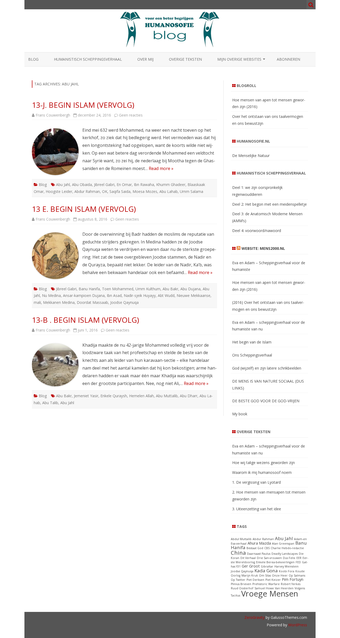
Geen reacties (131, 115)
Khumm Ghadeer (170, 184)
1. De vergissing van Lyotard (256, 482)
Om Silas (265, 575)
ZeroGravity (254, 617)
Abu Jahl (63, 184)
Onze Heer (280, 575)
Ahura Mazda (259, 543)
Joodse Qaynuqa (124, 302)
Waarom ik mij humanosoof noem (262, 472)
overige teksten (185, 59)
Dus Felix (289, 558)
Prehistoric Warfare (266, 584)
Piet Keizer (273, 580)
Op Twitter (238, 580)
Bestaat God (254, 548)
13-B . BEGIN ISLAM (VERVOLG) (85, 320)
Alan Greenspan (283, 543)
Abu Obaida (82, 184)
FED (298, 562)
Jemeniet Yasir (86, 395)
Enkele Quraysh (113, 395)
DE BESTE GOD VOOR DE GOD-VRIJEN (265, 400)
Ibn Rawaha (144, 184)
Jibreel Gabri (104, 184)
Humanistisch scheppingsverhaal (88, 59)
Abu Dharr (188, 395)
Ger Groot (251, 566)
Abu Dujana (190, 288)
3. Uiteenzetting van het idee (256, 508)
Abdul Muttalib (241, 539)
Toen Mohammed (117, 288)
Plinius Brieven (241, 584)
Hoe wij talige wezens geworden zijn (263, 462)
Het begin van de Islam (251, 342)
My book (239, 413)
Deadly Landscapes (284, 554)
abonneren (288, 59)
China (238, 552)
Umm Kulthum (147, 288)
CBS (267, 548)
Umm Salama (191, 191)
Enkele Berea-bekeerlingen (275, 562)
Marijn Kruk (249, 575)
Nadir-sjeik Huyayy (140, 295)
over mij (145, 59)
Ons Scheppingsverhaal (252, 355)
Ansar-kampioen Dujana (84, 295)
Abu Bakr (170, 288)
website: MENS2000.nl (263, 248)
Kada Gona (266, 570)
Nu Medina (51, 295)
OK (104, 191)
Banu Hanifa (89, 288)
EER (298, 558)
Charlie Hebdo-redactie (287, 548)
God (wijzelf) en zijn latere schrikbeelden (266, 368)
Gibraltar (267, 566)
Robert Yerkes (290, 584)
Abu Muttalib (167, 395)
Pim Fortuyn (292, 579)
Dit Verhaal (248, 558)
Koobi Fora (286, 571)
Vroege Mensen (269, 593)
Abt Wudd (166, 295)
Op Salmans (297, 575)
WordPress (297, 624)
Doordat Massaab (92, 302)
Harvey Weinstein (286, 566)
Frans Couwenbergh (53, 115)
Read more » (161, 168)
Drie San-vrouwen (269, 558)
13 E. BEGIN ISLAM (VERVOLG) (84, 209)
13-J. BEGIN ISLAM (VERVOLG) (83, 105)
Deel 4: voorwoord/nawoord (256, 230)
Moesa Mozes (145, 191)
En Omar (124, 184)
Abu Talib (50, 402)
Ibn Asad (114, 295)
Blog (33, 59)
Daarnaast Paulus (258, 554)
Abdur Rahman (87, 191)
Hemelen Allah (141, 395)
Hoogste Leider (59, 191)
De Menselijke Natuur (251, 155)
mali (37, 302)
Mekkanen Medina (59, 302)
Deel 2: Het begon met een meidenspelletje (269, 204)
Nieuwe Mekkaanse (193, 295)
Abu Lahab (168, 191)
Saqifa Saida (119, 191)
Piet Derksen (255, 580)
